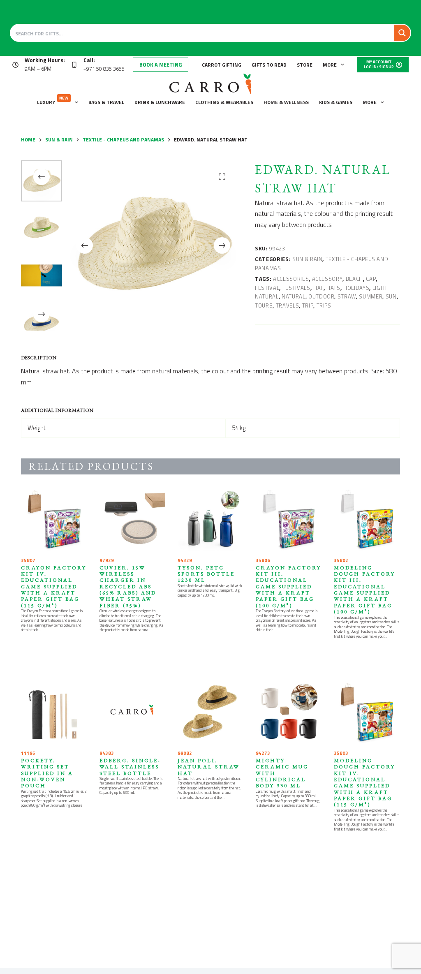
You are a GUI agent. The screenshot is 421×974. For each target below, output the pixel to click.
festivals (296, 288)
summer (370, 296)
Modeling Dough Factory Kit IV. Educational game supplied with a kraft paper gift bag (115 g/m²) (364, 782)
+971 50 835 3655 (104, 69)
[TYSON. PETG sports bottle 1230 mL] (210, 520)
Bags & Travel (106, 102)
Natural (293, 296)
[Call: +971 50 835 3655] (74, 65)
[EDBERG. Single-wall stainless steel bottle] (132, 712)
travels (287, 305)
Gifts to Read (269, 65)
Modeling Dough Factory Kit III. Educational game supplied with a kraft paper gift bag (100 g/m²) (364, 589)
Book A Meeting (160, 64)
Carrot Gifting (221, 65)
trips (324, 305)
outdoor (321, 296)
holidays (356, 288)
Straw (347, 296)
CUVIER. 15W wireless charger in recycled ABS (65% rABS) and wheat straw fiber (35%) (127, 586)
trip (308, 305)
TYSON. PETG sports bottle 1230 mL (206, 574)
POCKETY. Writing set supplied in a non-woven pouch (47, 773)
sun (391, 296)
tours (264, 305)
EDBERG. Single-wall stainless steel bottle (130, 767)
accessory (327, 279)
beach (354, 279)
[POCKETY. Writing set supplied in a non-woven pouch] (54, 712)
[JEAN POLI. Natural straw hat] (210, 712)
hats (333, 288)
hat (318, 288)
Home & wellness (286, 102)
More (330, 65)
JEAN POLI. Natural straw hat (209, 767)
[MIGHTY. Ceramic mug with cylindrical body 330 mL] (289, 712)
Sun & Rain (307, 259)
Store (304, 65)
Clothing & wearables (224, 102)
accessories (291, 279)
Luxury (53, 100)
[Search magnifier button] (402, 33)
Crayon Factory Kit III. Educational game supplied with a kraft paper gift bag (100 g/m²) (288, 586)
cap (371, 279)
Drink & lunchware (159, 102)
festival (267, 288)
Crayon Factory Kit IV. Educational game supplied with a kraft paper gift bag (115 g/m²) (53, 586)
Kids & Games (335, 102)
